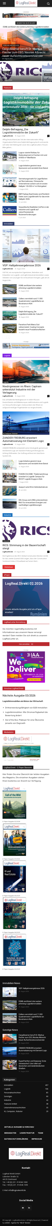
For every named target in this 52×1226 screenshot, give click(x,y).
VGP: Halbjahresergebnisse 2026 (22, 265)
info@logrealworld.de (17, 1190)
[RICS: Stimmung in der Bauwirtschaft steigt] (21, 71)
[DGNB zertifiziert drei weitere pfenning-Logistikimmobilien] (10, 289)
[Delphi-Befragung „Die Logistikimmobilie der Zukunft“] (26, 109)
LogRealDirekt (8, 136)
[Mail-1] (22, 1207)
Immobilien (6, 261)
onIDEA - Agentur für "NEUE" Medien (17, 1223)
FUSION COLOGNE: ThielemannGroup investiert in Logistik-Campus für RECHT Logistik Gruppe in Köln (33, 476)
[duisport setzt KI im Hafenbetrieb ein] (10, 491)
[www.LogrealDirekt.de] (26, 1153)
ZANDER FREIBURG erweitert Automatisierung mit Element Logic (23, 439)
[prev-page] (4, 337)
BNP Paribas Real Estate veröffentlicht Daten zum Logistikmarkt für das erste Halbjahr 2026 (34, 196)
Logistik (5, 382)
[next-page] (8, 337)
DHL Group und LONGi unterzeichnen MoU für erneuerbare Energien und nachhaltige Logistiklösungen (33, 502)
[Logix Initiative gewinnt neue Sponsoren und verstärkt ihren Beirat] (10, 169)
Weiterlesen (8, 567)
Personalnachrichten (11, 45)
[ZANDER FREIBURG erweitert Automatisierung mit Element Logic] (26, 423)
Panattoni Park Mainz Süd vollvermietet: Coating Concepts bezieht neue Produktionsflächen (32, 327)
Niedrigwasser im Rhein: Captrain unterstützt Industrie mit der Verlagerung (22, 389)
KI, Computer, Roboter (10, 433)
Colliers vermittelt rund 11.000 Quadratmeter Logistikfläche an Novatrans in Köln (31, 301)
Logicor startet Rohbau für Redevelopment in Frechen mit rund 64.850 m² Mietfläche (33, 155)
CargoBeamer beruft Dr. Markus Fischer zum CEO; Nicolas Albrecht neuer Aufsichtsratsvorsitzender (32, 1037)
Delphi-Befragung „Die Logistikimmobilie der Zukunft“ (21, 131)
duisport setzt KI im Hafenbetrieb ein (33, 487)
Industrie (6, 72)
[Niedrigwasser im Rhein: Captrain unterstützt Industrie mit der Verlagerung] (26, 371)
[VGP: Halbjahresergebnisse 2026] (26, 245)
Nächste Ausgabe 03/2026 (19, 695)
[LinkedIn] (29, 1207)
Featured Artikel (8, 125)
